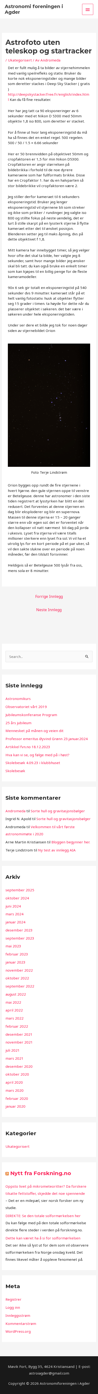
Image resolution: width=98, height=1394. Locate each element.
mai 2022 (13, 1002)
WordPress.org (18, 1331)
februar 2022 (16, 1026)
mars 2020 (14, 1090)
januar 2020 (15, 1106)
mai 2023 (13, 946)
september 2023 (19, 938)
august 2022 (15, 994)
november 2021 (19, 1042)
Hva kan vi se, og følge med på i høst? (37, 754)
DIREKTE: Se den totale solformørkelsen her (43, 1215)
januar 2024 (15, 922)
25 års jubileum (18, 722)
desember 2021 (19, 1034)
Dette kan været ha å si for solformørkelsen (42, 1238)
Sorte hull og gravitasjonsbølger (58, 810)
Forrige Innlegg (49, 596)
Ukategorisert (20, 60)
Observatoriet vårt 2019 (26, 706)
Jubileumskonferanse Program (31, 714)
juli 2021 (12, 1050)
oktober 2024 (17, 898)
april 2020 (14, 1082)
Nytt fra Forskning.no (40, 1173)
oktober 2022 (17, 978)
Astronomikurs (18, 698)
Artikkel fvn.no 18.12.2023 (27, 746)
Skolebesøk (15, 770)
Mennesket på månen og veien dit (34, 730)
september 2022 (19, 986)
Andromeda (15, 810)
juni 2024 (13, 906)
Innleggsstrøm (17, 1315)
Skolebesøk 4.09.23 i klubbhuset (32, 762)
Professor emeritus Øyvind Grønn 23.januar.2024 (46, 738)
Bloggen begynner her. (70, 842)
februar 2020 (16, 1098)
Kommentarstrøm (20, 1323)
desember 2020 (19, 1066)
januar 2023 (15, 962)
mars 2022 (14, 1018)
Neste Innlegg (49, 609)
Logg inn (12, 1307)
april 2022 (14, 1010)
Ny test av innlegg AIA (57, 850)
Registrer (13, 1299)
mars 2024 (14, 914)
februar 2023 (16, 954)
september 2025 (19, 890)
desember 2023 (19, 930)
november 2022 (19, 970)
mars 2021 (14, 1058)
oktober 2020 (17, 1074)
